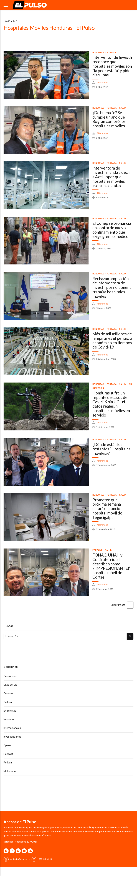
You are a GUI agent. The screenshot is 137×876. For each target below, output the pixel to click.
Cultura (8, 702)
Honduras (98, 52)
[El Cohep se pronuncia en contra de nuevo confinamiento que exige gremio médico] (46, 241)
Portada (111, 52)
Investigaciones (12, 736)
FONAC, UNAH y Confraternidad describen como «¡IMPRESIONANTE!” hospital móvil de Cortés (111, 566)
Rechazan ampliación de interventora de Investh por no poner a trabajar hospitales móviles (111, 287)
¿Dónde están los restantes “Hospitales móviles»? (111, 449)
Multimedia (10, 771)
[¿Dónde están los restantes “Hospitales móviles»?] (46, 462)
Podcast (8, 754)
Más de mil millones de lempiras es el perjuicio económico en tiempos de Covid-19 (112, 340)
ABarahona (102, 82)
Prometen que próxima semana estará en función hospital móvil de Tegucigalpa (107, 508)
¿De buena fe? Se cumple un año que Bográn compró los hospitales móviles (109, 119)
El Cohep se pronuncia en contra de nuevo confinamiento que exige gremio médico (111, 230)
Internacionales (12, 728)
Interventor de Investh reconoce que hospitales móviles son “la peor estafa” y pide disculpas (112, 66)
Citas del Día (10, 684)
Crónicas (8, 693)
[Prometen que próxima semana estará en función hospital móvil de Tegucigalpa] (46, 517)
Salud (122, 108)
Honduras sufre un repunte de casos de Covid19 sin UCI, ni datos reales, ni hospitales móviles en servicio (111, 404)
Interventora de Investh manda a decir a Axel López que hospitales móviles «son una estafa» (111, 177)
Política (8, 762)
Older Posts (118, 604)
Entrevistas (10, 710)
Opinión (8, 745)
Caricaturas (10, 676)
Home (7, 21)
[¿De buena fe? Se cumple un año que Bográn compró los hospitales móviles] (46, 130)
